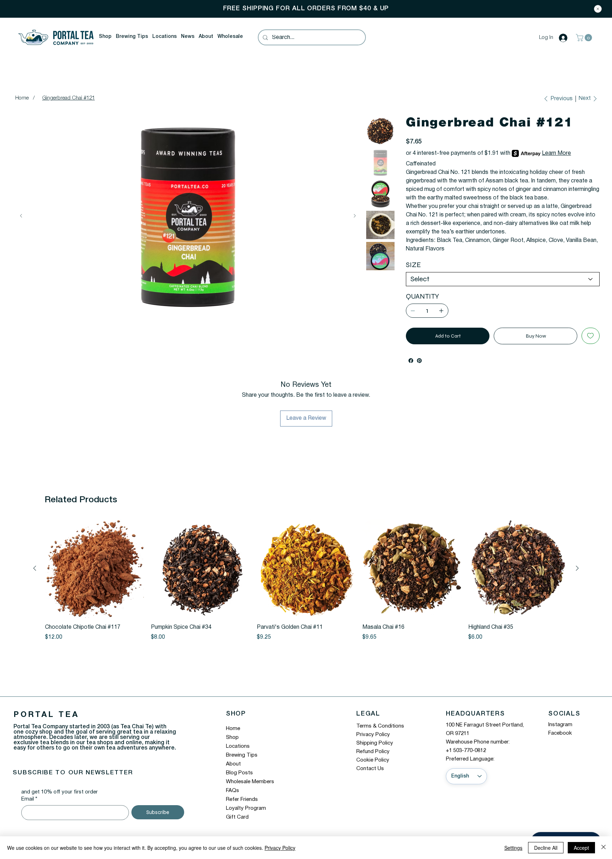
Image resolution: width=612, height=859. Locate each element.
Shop (232, 737)
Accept (581, 847)
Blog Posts (239, 772)
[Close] (598, 9)
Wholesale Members (250, 781)
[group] (305, 580)
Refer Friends (242, 799)
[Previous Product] (34, 568)
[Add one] (441, 311)
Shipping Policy (374, 743)
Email (29, 799)
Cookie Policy (372, 760)
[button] (105, 37)
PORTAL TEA (46, 714)
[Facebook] (410, 360)
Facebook (560, 733)
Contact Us (370, 768)
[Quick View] (94, 568)
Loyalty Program (246, 808)
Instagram (560, 724)
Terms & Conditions (380, 726)
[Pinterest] (419, 360)
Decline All (545, 847)
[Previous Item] (21, 215)
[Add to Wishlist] (591, 336)
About (233, 764)
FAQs (232, 790)
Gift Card (237, 817)
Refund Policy (373, 751)
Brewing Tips (241, 755)
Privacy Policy (373, 734)
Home (233, 728)
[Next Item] (354, 215)
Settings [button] (513, 847)
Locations (238, 746)
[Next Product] (577, 568)
